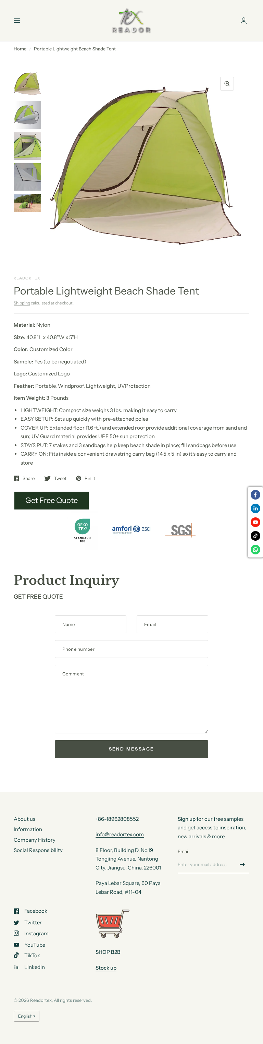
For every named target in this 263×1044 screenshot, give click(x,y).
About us (24, 819)
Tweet (60, 478)
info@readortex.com (120, 834)
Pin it (90, 478)
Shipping (22, 302)
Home (20, 48)
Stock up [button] (106, 967)
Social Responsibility (38, 850)
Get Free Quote (51, 500)
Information (28, 829)
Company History (34, 840)
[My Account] (243, 20)
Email (183, 851)
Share (29, 478)
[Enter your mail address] (242, 864)
